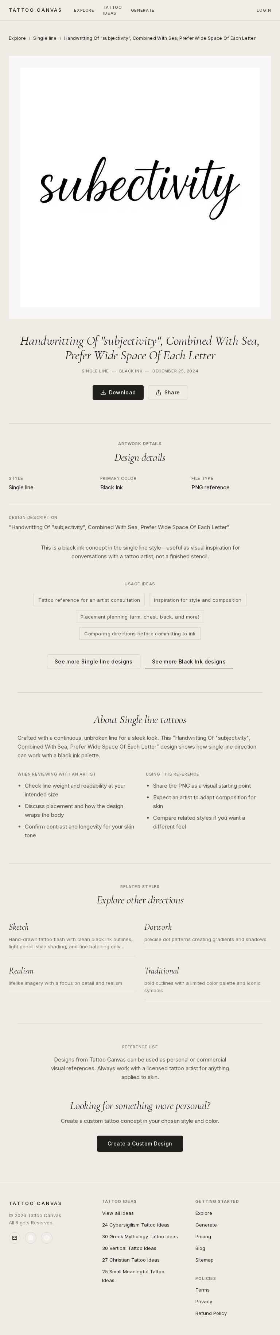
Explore (84, 10)
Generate (206, 1225)
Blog (200, 1248)
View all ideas (118, 1213)
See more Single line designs (94, 661)
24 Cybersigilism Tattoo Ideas (136, 1225)
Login (264, 10)
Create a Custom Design (140, 1143)
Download (122, 392)
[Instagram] (30, 1238)
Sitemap (204, 1260)
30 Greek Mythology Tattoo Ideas (140, 1236)
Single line (45, 38)
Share (172, 392)
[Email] (14, 1238)
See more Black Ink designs (189, 661)
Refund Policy (211, 1313)
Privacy (203, 1301)
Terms (202, 1290)
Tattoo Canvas (35, 10)
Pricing (203, 1236)
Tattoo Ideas (112, 10)
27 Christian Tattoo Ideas (131, 1260)
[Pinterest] (46, 1238)
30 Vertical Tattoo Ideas (129, 1248)
